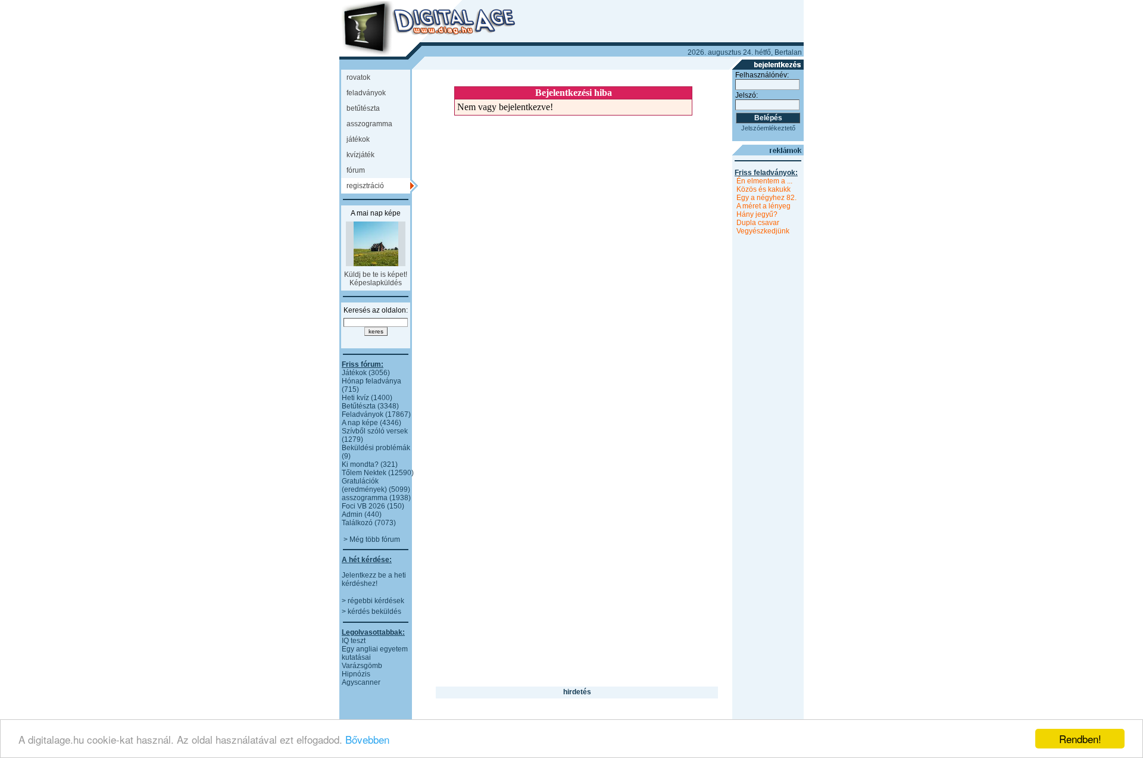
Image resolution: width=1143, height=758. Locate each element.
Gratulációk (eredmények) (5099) (376, 485)
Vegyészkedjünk (762, 231)
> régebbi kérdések (373, 601)
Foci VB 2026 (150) (373, 506)
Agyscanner (361, 682)
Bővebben (367, 739)
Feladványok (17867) (376, 414)
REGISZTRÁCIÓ (365, 186)
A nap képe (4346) (371, 423)
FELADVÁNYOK (366, 93)
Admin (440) (362, 514)
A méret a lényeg (763, 206)
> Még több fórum (371, 539)
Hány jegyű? (756, 214)
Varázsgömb (362, 666)
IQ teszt (354, 641)
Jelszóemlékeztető (768, 128)
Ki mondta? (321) (370, 464)
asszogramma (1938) (376, 498)
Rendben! (1080, 738)
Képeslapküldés (375, 283)
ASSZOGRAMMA (369, 124)
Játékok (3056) (366, 373)
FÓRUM (355, 170)
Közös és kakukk (763, 189)
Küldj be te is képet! (375, 274)
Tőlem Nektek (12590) (378, 473)
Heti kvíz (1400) (367, 398)
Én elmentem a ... (764, 181)
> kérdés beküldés (371, 611)
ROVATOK (358, 77)
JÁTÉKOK (358, 139)
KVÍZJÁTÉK (360, 155)
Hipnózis (356, 674)
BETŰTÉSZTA (363, 108)
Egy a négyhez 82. (766, 198)
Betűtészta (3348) (370, 406)
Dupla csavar (757, 223)
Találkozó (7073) (369, 523)
